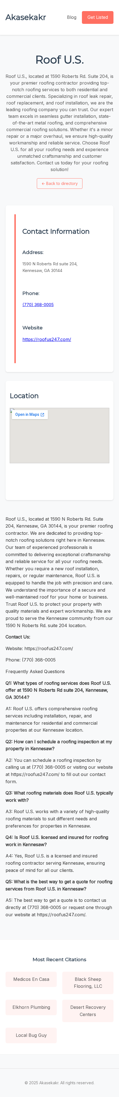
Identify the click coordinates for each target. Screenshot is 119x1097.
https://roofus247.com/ (46, 339)
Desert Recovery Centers (88, 1010)
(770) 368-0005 (38, 304)
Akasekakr (26, 17)
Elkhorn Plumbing (31, 1007)
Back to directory (60, 183)
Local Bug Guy (31, 1035)
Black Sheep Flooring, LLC (88, 982)
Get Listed (97, 17)
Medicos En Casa (31, 979)
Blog (71, 17)
